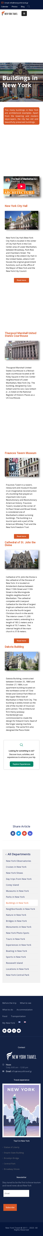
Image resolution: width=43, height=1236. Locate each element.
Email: (19, 1071)
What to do (7, 1009)
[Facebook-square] (4, 1031)
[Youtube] (19, 1031)
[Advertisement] (21, 40)
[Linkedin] (30, 833)
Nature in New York (16, 914)
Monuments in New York (18, 926)
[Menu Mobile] (24, 13)
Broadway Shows (12, 1169)
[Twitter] (18, 833)
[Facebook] (13, 833)
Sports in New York (16, 956)
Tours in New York (15, 939)
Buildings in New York (17, 902)
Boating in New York (16, 951)
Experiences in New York (18, 944)
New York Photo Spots (17, 932)
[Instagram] (14, 1031)
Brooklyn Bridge (11, 1158)
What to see (25, 1003)
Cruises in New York (16, 866)
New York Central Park (17, 974)
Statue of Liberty (11, 1147)
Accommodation (25, 1009)
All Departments (18, 854)
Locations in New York (17, 969)
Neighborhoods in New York (20, 909)
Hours (8, 1065)
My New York (8, 1023)
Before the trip (9, 1003)
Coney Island (12, 884)
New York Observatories (18, 860)
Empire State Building (14, 1152)
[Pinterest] (24, 833)
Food (4, 1016)
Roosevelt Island (14, 962)
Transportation (18, 1016)
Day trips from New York (19, 879)
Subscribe (10, 1207)
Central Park (9, 1163)
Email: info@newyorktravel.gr (16, 3)
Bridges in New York (16, 920)
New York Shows (14, 872)
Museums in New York (17, 890)
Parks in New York (15, 896)
